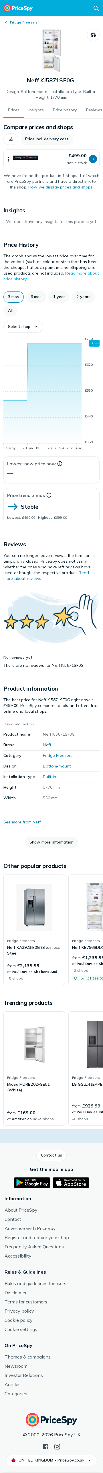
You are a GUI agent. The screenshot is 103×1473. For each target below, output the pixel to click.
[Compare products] (93, 35)
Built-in (49, 776)
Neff (47, 744)
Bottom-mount (57, 766)
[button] (10, 139)
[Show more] (8, 159)
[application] (51, 394)
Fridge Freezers (24, 22)
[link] (34, 930)
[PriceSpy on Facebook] (45, 1446)
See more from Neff (22, 822)
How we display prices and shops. (60, 187)
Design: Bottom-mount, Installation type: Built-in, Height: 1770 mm (51, 94)
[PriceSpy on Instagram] (57, 1446)
